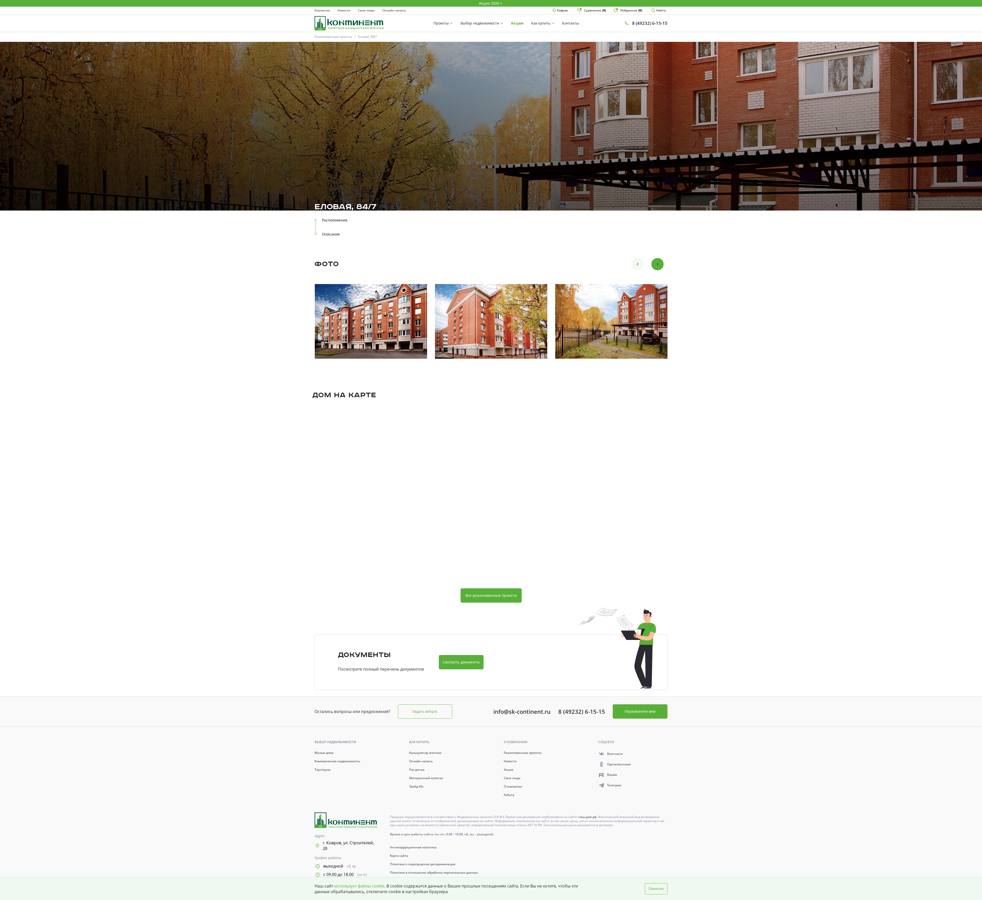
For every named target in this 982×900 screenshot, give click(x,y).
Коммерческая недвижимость (337, 761)
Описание (331, 234)
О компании (513, 787)
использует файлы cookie (359, 886)
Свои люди (366, 10)
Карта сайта (399, 856)
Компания (322, 10)
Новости (344, 10)
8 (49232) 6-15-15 (581, 711)
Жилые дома (324, 753)
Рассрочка (417, 770)
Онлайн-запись (394, 10)
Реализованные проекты (333, 36)
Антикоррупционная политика (413, 847)
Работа (509, 795)
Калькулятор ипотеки (425, 753)
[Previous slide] (637, 264)
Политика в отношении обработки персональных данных (434, 873)
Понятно (656, 888)
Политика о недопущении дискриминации (422, 864)
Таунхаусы (322, 770)
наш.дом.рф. (588, 817)
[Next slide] (657, 264)
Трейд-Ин (416, 787)
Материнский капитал (426, 778)
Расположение (335, 220)
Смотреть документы (461, 662)
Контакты (570, 23)
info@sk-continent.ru (522, 711)
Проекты (441, 23)
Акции (517, 23)
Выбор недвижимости (480, 23)
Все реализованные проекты (491, 595)
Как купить (541, 23)
